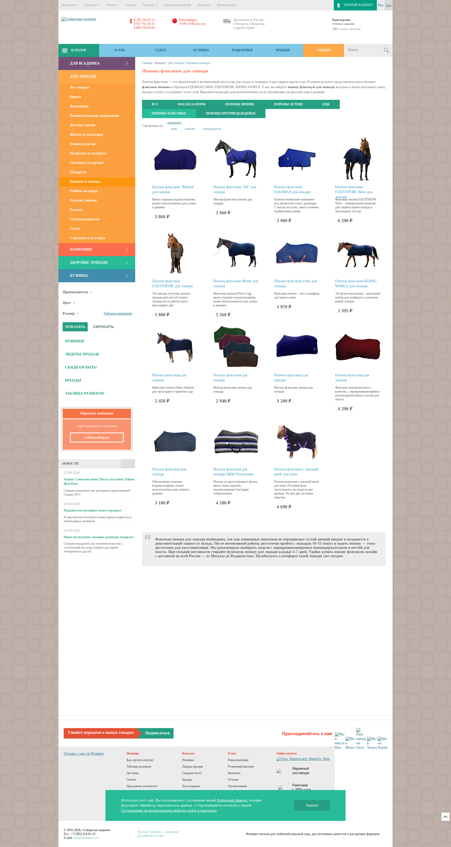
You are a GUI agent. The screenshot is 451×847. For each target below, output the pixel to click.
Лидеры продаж (192, 766)
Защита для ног (83, 144)
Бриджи (283, 50)
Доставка (91, 5)
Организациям (226, 5)
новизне (190, 129)
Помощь (149, 5)
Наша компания (238, 760)
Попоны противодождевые (231, 113)
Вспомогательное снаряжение (94, 116)
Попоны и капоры (85, 181)
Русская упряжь (83, 200)
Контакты (204, 5)
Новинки (188, 760)
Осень (119, 50)
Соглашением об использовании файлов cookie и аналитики (169, 811)
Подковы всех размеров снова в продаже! (93, 510)
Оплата (111, 5)
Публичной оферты (232, 800)
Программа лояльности (142, 786)
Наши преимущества (177, 5)
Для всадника (85, 63)
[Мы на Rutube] (382, 743)
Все (155, 104)
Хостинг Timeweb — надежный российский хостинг (158, 834)
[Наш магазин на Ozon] (361, 739)
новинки (74, 341)
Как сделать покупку (140, 760)
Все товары (79, 87)
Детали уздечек (83, 125)
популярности (212, 129)
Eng (388, 5)
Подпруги (78, 172)
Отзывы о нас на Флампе (84, 754)
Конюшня (81, 249)
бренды (73, 380)
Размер (69, 313)
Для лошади (83, 76)
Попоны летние (288, 104)
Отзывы (130, 5)
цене (174, 129)
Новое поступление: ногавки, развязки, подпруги (98, 537)
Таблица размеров (117, 313)
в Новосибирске (97, 437)
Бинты (75, 97)
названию (174, 122)
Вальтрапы (79, 106)
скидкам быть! (81, 367)
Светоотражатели (84, 219)
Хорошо (312, 805)
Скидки (324, 50)
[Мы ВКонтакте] (350, 743)
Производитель (75, 292)
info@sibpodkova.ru (86, 838)
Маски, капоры (192, 104)
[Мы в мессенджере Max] (340, 741)
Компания (69, 5)
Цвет (67, 303)
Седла (160, 50)
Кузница (201, 50)
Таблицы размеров (139, 766)
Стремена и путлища (87, 238)
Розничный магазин (241, 766)
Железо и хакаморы (86, 134)
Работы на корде (84, 191)
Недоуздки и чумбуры (88, 153)
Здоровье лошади (89, 262)
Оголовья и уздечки (86, 163)
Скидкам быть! (192, 773)
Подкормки (242, 50)
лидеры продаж (82, 354)
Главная (147, 63)
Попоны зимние (239, 104)
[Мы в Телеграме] (372, 743)
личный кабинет (358, 5)
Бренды (187, 779)
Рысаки (76, 210)
